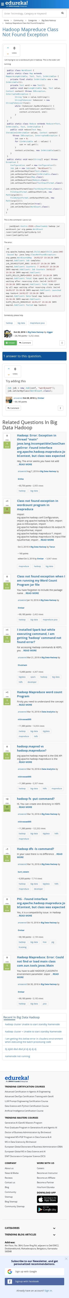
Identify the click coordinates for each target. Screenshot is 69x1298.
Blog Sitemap (11, 1201)
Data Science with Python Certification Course (26, 1106)
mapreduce (24, 566)
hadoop (9, 323)
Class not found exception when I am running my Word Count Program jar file (41, 580)
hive (45, 942)
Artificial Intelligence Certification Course (24, 1110)
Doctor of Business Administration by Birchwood (28, 1132)
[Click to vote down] (8, 54)
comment (26, 342)
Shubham (22, 665)
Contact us (10, 1182)
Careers (40, 1168)
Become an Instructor (47, 1173)
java (45, 1003)
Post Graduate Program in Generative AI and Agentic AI (31, 1127)
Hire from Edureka (45, 1187)
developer (32, 682)
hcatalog (22, 947)
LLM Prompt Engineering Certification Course (26, 1101)
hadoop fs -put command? (36, 799)
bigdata (22, 677)
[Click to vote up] (8, 48)
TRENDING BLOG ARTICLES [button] (20, 1234)
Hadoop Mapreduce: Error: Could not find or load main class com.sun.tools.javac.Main (40, 961)
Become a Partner (45, 1182)
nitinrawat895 (24, 719)
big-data (21, 323)
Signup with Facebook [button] (27, 1281)
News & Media (11, 1173)
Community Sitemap (15, 1206)
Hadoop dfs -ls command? (35, 849)
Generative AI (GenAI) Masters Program (23, 1122)
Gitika (21, 479)
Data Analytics (48, 711)
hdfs (21, 682)
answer (11, 342)
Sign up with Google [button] (26, 1271)
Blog (7, 1187)
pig (53, 942)
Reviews (9, 1177)
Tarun (52, 546)
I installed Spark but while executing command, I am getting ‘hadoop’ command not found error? (39, 636)
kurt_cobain (23, 871)
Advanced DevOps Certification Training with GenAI (29, 1096)
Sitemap (9, 1196)
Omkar (41, 398)
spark (32, 677)
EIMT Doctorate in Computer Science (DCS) (25, 1156)
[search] (62, 12)
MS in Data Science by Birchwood (20, 1141)
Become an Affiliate (46, 1177)
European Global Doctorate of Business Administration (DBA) (34, 1146)
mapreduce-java (37, 323)
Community (10, 1192)
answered (18, 398)
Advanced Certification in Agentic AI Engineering (27, 1091)
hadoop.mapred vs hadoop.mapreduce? (31, 748)
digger (50, 332)
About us (9, 1168)
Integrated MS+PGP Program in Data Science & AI (28, 1137)
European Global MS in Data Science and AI (25, 1151)
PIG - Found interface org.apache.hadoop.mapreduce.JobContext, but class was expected (41, 903)
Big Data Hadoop (36, 332)
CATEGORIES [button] (12, 1228)
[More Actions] (62, 343)
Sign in (48, 1290)
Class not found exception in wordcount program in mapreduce (37, 505)
